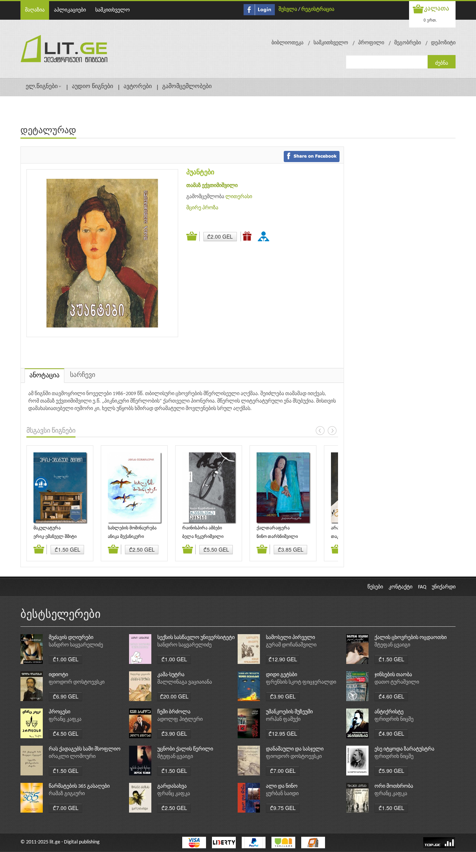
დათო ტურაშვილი (396, 682)
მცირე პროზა (202, 208)
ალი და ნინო (282, 786)
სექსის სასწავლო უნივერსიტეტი (196, 637)
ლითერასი (238, 197)
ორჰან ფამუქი (283, 719)
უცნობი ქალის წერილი (185, 749)
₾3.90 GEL (283, 696)
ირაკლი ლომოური (72, 756)
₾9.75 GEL (283, 807)
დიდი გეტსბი (281, 675)
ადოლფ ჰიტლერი (180, 719)
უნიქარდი (444, 587)
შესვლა (288, 9)
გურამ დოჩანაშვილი (291, 645)
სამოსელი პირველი (290, 637)
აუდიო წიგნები (92, 87)
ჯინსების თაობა (393, 675)
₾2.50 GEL (142, 549)
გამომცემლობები (187, 87)
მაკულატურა (47, 528)
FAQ (422, 587)
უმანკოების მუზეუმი (289, 712)
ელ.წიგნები (42, 87)
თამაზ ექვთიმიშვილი (212, 185)
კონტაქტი (400, 587)
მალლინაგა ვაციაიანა (184, 682)
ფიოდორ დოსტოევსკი (76, 682)
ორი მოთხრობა (393, 786)
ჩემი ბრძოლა (173, 712)
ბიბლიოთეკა (287, 43)
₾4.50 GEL (65, 733)
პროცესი (59, 712)
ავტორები (137, 87)
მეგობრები (407, 43)
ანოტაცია (44, 375)
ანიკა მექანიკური (126, 537)
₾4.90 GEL (391, 733)
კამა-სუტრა (170, 675)
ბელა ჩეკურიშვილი (202, 537)
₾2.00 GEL (220, 236)
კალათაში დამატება (193, 236)
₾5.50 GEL (216, 549)
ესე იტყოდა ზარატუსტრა (404, 749)
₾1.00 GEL (65, 659)
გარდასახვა (172, 786)
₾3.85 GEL (290, 549)
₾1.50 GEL (67, 549)
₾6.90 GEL (65, 696)
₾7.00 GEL (283, 770)
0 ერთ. (430, 20)
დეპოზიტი (443, 43)
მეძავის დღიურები (71, 637)
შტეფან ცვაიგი (392, 645)
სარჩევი (82, 375)
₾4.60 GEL (391, 696)
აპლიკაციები (70, 10)
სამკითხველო (112, 10)
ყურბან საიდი (282, 794)
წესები (375, 587)
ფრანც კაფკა (65, 719)
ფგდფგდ (265, 236)
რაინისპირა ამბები (202, 528)
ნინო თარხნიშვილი (277, 537)
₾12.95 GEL (282, 733)
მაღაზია (35, 10)
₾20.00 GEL (174, 696)
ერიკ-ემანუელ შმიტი (55, 537)
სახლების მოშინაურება (132, 528)
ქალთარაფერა (273, 528)
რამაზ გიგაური (67, 794)
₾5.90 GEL (391, 770)
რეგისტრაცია (317, 9)
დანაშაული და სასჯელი (295, 749)
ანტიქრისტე (388, 712)
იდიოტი (58, 675)
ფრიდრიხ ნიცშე (394, 719)
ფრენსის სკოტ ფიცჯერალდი (301, 682)
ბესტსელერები (60, 615)
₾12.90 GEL (282, 659)
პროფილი (371, 43)
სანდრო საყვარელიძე (76, 645)
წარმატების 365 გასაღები (79, 786)
